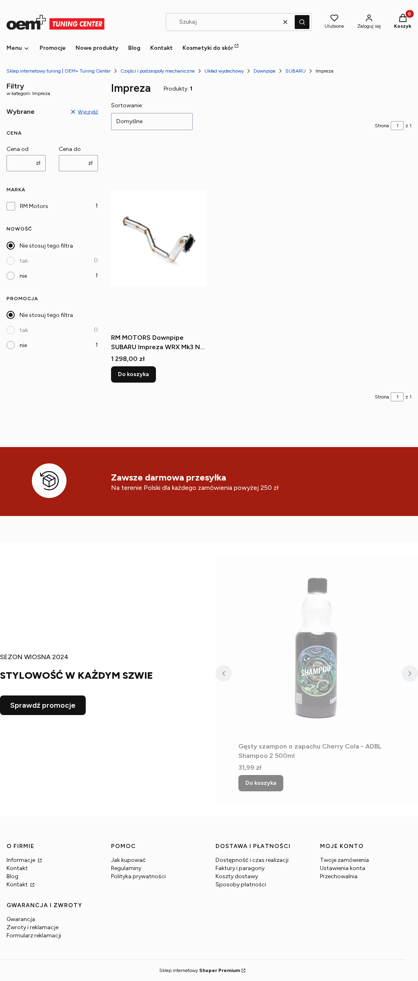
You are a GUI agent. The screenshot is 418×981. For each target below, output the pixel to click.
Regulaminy (126, 868)
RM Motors (34, 206)
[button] (302, 22)
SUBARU (295, 71)
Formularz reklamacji (34, 935)
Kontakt (17, 868)
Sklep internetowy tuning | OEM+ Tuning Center (59, 71)
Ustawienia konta (342, 868)
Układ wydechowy (224, 71)
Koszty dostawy (237, 876)
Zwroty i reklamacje (32, 927)
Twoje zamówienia (344, 860)
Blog (12, 876)
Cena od (18, 149)
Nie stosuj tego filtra (46, 245)
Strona (382, 125)
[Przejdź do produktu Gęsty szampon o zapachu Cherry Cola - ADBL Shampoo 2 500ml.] (316, 647)
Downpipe (264, 71)
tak (24, 260)
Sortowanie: (127, 105)
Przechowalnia (339, 876)
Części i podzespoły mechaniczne (157, 71)
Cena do (70, 149)
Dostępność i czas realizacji (252, 860)
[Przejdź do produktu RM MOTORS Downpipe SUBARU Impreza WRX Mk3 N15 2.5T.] (159, 238)
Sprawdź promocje (43, 705)
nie (23, 275)
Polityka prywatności (138, 876)
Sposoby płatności (241, 884)
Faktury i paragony (240, 868)
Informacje (21, 860)
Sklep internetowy (199, 970)
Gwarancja (21, 919)
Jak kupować (128, 860)
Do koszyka (133, 374)
